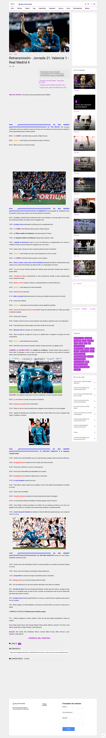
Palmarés (76, 351)
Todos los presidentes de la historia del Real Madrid (83, 125)
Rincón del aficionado (79, 359)
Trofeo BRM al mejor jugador (81, 367)
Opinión (27, 8)
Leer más (76, 90)
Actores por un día (79, 338)
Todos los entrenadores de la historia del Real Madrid (84, 167)
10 (77, 267)
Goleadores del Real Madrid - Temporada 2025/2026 (82, 187)
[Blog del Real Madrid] (25, 4)
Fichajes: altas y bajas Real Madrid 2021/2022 (53, 87)
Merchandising (77, 8)
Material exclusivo (78, 348)
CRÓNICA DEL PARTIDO (39, 638)
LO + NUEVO (78, 283)
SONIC (87, 361)
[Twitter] (88, 4)
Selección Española (79, 361)
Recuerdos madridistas (80, 356)
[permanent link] (13, 66)
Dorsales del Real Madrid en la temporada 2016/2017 (84, 229)
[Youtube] (85, 4)
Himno (76, 343)
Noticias (19, 8)
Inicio (10, 54)
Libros (68, 8)
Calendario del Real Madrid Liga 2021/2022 (52, 85)
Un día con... (77, 369)
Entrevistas (90, 340)
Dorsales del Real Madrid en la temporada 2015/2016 (84, 208)
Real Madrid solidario (79, 354)
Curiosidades (77, 340)
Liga (34, 8)
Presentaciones (84, 351)
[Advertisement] (21, 79)
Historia (81, 343)
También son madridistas (80, 364)
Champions (52, 8)
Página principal (44, 704)
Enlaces (87, 8)
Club (12, 8)
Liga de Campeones (79, 346)
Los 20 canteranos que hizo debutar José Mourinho (83, 249)
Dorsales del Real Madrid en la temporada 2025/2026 (84, 146)
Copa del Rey (42, 8)
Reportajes (90, 356)
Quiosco (61, 8)
